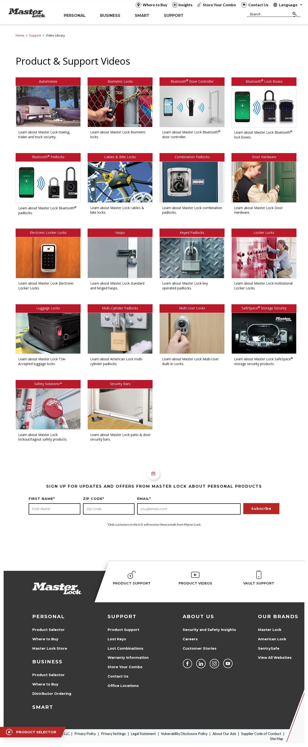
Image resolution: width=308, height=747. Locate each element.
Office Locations (123, 686)
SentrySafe (268, 648)
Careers (190, 639)
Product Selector (48, 630)
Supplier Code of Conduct (261, 734)
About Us (198, 616)
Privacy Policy (85, 734)
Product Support (123, 630)
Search (255, 14)
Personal (48, 616)
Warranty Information (128, 657)
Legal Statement (143, 734)
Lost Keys (117, 639)
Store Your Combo (125, 667)
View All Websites (275, 657)
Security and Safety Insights (209, 630)
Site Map (276, 739)
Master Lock (269, 630)
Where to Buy (45, 639)
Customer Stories (200, 648)
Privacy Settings (113, 734)
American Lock (272, 639)
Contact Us (118, 676)
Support (35, 35)
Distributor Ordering (51, 693)
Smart (42, 707)
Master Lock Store (49, 648)
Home (20, 35)
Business (47, 662)
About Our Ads (224, 734)
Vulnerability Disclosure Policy (184, 734)
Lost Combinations (125, 648)
